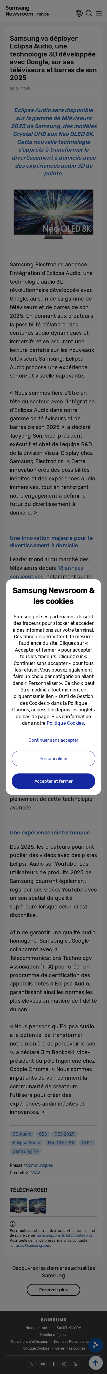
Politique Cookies (65, 723)
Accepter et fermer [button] (53, 781)
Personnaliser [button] (54, 758)
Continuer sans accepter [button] (53, 740)
